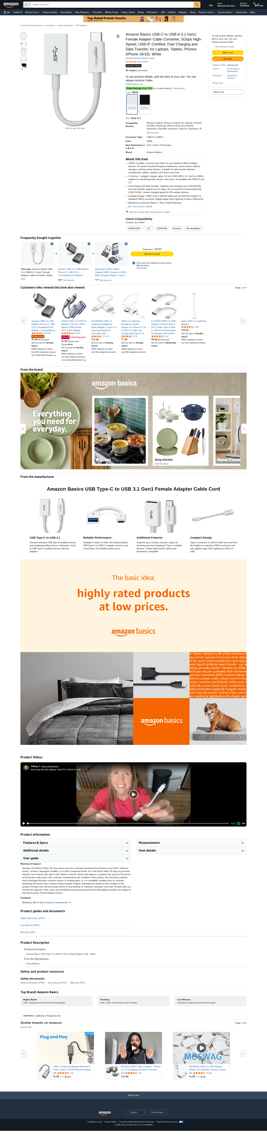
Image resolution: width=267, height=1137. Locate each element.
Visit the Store (161, 464)
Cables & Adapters (65, 25)
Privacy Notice (111, 1122)
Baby (252, 12)
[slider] (128, 823)
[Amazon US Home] (105, 1113)
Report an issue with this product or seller (149, 212)
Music (193, 12)
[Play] (23, 823)
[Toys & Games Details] (233, 12)
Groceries (97, 12)
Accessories (50, 25)
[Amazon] (11, 5)
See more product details (140, 206)
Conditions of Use (94, 1122)
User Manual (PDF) (29, 925)
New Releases (82, 12)
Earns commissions (50, 766)
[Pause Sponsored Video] (90, 1055)
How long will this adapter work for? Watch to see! (56, 769)
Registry (183, 12)
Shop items (178, 88)
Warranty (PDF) (28, 932)
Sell (163, 12)
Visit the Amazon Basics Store (140, 58)
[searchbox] (112, 5)
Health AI (17, 12)
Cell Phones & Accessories (31, 25)
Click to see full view (75, 128)
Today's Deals (128, 12)
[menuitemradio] (238, 823)
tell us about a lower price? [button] (54, 902)
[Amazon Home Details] (214, 12)
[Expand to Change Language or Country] (142, 1112)
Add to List (219, 92)
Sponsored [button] (24, 1027)
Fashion (172, 12)
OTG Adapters (81, 25)
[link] (75, 253)
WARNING (28, 1016)
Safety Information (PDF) (32, 918)
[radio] (24, 36)
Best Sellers (66, 12)
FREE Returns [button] (133, 84)
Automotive (241, 12)
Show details (141, 268)
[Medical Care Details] (39, 12)
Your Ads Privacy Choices (167, 1122)
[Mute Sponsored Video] (90, 1060)
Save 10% (139, 88)
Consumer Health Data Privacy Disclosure (136, 1122)
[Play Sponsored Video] (133, 1048)
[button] (6, 12)
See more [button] (151, 132)
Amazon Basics (49, 12)
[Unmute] (243, 823)
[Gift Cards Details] (158, 12)
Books (141, 12)
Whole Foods (111, 12)
